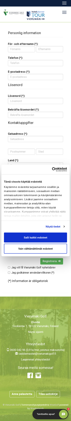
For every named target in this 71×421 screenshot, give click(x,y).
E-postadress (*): (19, 71)
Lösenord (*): (16, 96)
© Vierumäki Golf (11, 405)
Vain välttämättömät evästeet (35, 248)
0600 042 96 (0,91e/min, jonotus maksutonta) (37, 350)
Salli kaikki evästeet (35, 237)
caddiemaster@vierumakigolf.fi (37, 353)
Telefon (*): (15, 57)
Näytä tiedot (53, 226)
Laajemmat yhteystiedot (35, 359)
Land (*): (13, 160)
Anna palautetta (22, 394)
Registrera (50, 261)
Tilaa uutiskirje (48, 394)
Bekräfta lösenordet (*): (23, 109)
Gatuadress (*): (18, 133)
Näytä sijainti (35, 332)
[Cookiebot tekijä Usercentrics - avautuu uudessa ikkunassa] (52, 169)
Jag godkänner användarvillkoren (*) (32, 272)
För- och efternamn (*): (23, 44)
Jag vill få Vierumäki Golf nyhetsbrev (33, 267)
